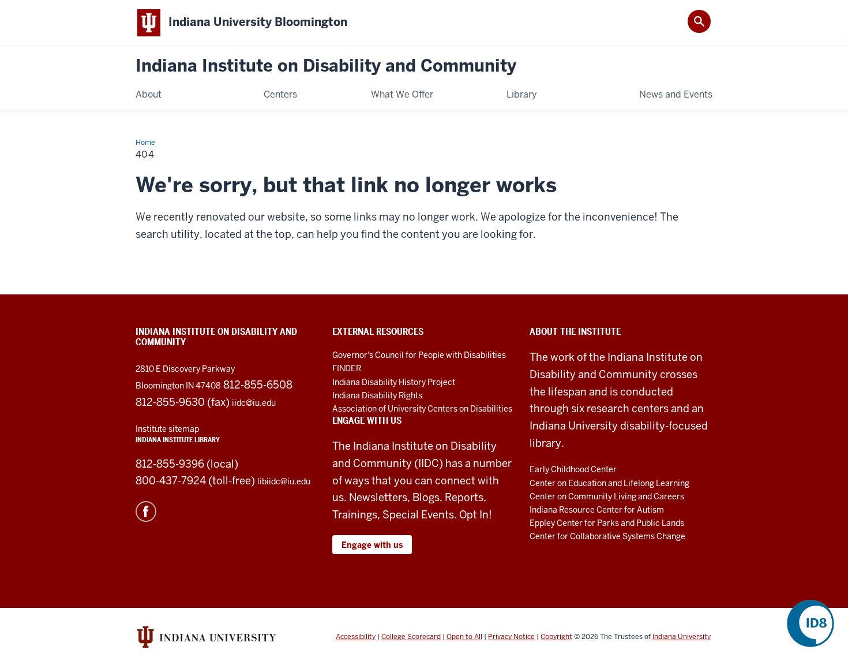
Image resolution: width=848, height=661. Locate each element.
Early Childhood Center (573, 469)
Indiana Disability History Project (393, 382)
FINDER (346, 368)
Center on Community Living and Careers (607, 496)
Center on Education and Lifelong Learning (609, 483)
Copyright (556, 636)
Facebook (146, 511)
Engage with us (372, 545)
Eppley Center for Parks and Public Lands (607, 523)
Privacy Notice (511, 636)
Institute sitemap (167, 429)
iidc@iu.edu (254, 403)
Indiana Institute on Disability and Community (326, 66)
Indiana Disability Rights (377, 395)
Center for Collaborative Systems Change (607, 536)
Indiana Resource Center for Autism (597, 510)
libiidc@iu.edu (283, 481)
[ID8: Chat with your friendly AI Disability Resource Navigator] (810, 623)
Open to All (464, 636)
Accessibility (356, 636)
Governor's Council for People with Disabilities (419, 355)
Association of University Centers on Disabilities (422, 409)
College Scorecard (411, 636)
